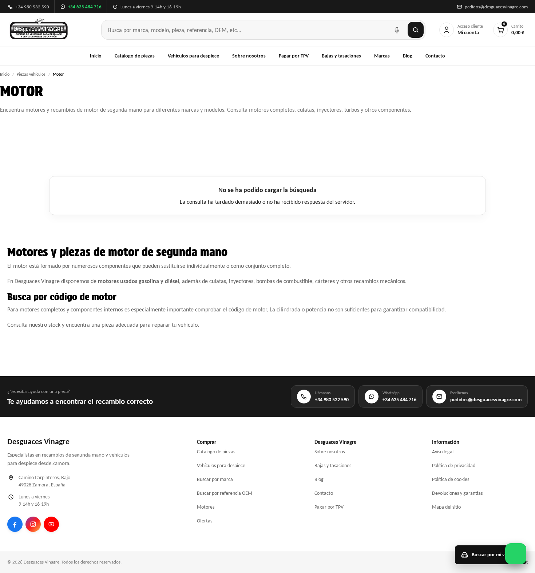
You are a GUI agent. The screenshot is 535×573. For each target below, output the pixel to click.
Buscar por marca (215, 479)
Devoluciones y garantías (457, 493)
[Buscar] (416, 30)
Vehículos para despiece (193, 56)
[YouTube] (51, 524)
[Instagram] (33, 524)
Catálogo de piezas (135, 56)
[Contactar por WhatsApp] (515, 553)
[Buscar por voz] (397, 30)
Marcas (382, 56)
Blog (407, 56)
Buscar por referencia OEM (224, 493)
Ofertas (204, 521)
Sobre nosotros (249, 56)
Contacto (435, 56)
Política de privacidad (453, 465)
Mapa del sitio (446, 507)
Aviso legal (442, 452)
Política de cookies (450, 479)
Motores (205, 507)
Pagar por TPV (294, 56)
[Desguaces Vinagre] (38, 29)
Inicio (96, 56)
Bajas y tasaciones (341, 56)
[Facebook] (15, 524)
